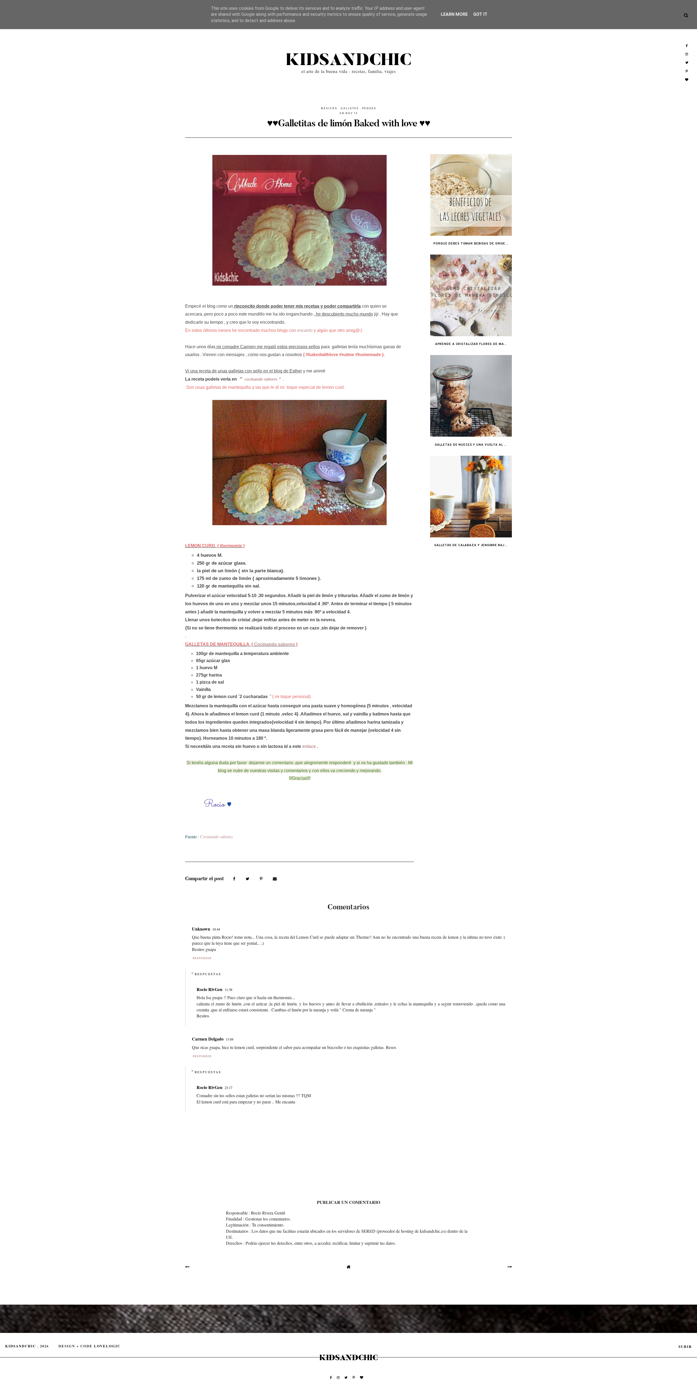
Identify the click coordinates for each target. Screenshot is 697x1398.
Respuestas (208, 974)
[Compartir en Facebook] (234, 878)
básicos (329, 108)
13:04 (229, 1039)
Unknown (201, 929)
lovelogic (107, 1346)
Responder (202, 958)
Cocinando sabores (274, 644)
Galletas (350, 108)
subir (685, 1346)
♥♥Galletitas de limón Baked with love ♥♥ (348, 123)
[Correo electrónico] (275, 878)
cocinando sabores (259, 379)
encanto (305, 330)
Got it (480, 14)
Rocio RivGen (209, 989)
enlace (309, 746)
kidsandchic (348, 60)
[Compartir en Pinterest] (261, 878)
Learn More (454, 14)
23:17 (228, 1087)
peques (369, 108)
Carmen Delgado (208, 1039)
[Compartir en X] (248, 878)
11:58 (228, 989)
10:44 (216, 929)
